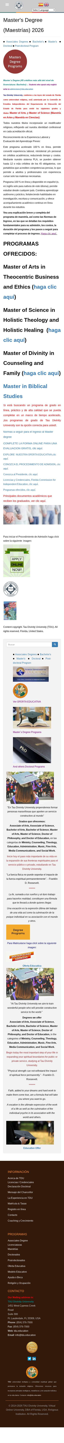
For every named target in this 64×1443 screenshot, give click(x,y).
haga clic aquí (41, 373)
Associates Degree (18, 1240)
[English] (46, 5)
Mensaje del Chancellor (20, 1192)
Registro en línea (17, 1209)
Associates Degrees (17, 41)
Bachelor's (38, 41)
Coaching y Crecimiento (20, 1220)
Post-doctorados (16, 1260)
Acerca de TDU (16, 1178)
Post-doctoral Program (27, 46)
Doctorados (14, 1254)
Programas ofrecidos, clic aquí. (19, 490)
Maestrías (13, 1249)
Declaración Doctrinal (19, 1186)
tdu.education (21, 1331)
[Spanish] (40, 5)
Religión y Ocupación (19, 1283)
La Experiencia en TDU (20, 1198)
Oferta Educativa (16, 1266)
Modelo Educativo (17, 1271)
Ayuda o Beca (15, 1277)
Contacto (12, 1215)
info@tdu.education (25, 1335)
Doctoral (7, 46)
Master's (52, 41)
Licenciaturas (15, 1245)
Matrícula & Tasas (17, 1203)
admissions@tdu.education (21, 89)
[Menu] (9, 5)
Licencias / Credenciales (21, 1182)
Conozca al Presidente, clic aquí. (20, 474)
